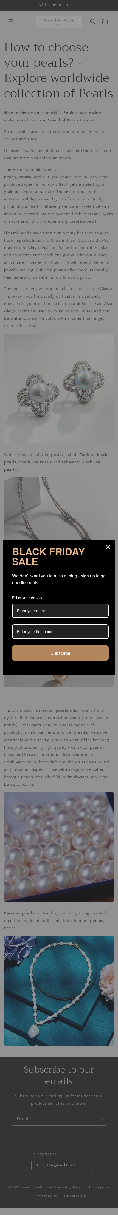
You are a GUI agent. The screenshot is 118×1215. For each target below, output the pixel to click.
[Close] (108, 546)
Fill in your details (27, 598)
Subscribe (60, 653)
